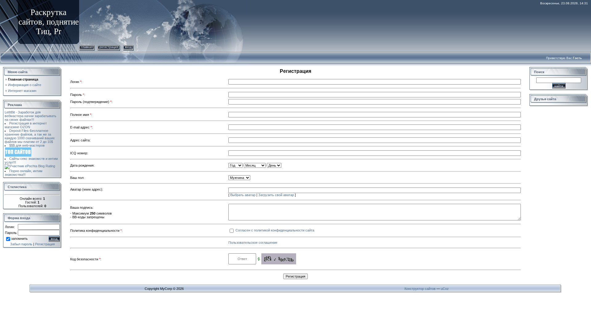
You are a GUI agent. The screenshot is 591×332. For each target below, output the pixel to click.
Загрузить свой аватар (276, 195)
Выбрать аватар (242, 195)
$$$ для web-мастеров (27, 145)
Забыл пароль (21, 244)
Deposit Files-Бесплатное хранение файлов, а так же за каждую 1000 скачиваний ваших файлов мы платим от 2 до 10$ (30, 136)
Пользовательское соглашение (252, 242)
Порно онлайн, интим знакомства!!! (23, 172)
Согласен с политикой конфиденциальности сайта (274, 230)
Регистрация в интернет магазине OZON (26, 125)
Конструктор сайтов (420, 288)
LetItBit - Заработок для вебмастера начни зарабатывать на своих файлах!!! (30, 115)
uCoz (445, 288)
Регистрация (108, 47)
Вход (128, 47)
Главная (87, 47)
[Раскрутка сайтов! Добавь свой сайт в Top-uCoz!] (18, 149)
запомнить (19, 238)
